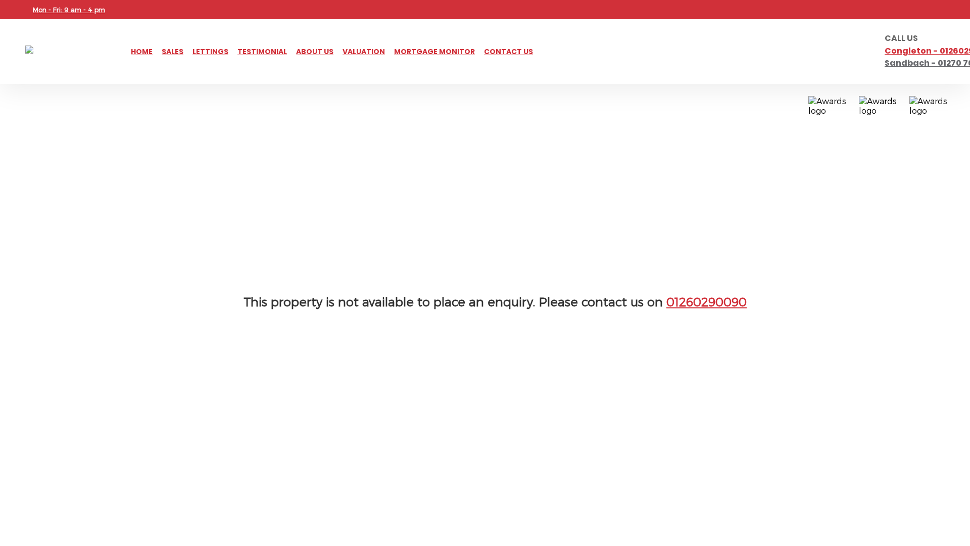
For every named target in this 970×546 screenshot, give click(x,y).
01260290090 (706, 301)
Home (142, 52)
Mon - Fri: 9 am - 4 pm (69, 10)
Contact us (508, 52)
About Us (314, 52)
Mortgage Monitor (434, 52)
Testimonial (262, 52)
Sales (172, 52)
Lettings (210, 52)
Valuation (364, 52)
